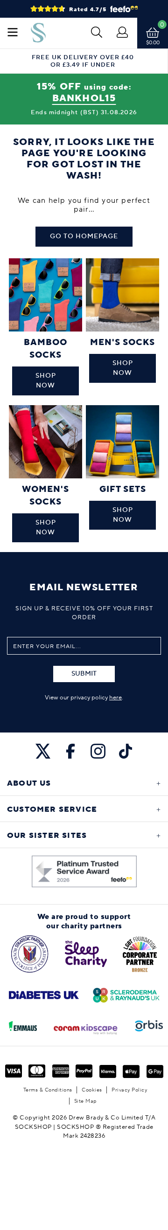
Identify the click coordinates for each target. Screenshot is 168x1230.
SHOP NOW (45, 381)
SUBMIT (84, 674)
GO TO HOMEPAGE (84, 236)
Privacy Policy (129, 1089)
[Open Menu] (12, 33)
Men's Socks (122, 342)
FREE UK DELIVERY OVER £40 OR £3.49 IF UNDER (83, 61)
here (115, 697)
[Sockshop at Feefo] (84, 871)
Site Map (85, 1101)
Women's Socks (45, 495)
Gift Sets (122, 489)
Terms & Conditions (47, 1089)
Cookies (92, 1089)
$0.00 (153, 42)
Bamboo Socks (45, 348)
